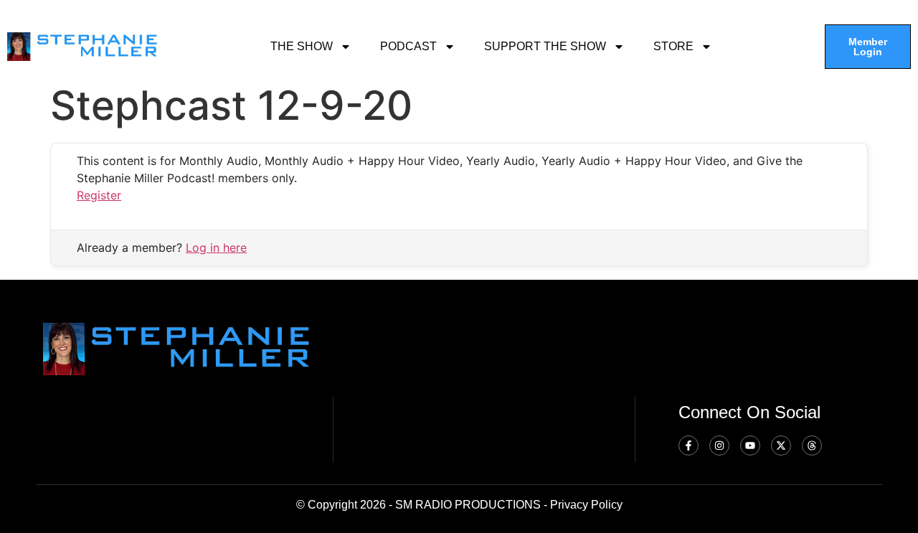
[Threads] (812, 445)
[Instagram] (719, 445)
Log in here (216, 247)
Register (99, 195)
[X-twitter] (781, 445)
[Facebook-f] (688, 445)
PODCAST (408, 46)
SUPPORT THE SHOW (545, 46)
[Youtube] (750, 445)
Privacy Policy (586, 505)
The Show (301, 46)
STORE (673, 46)
